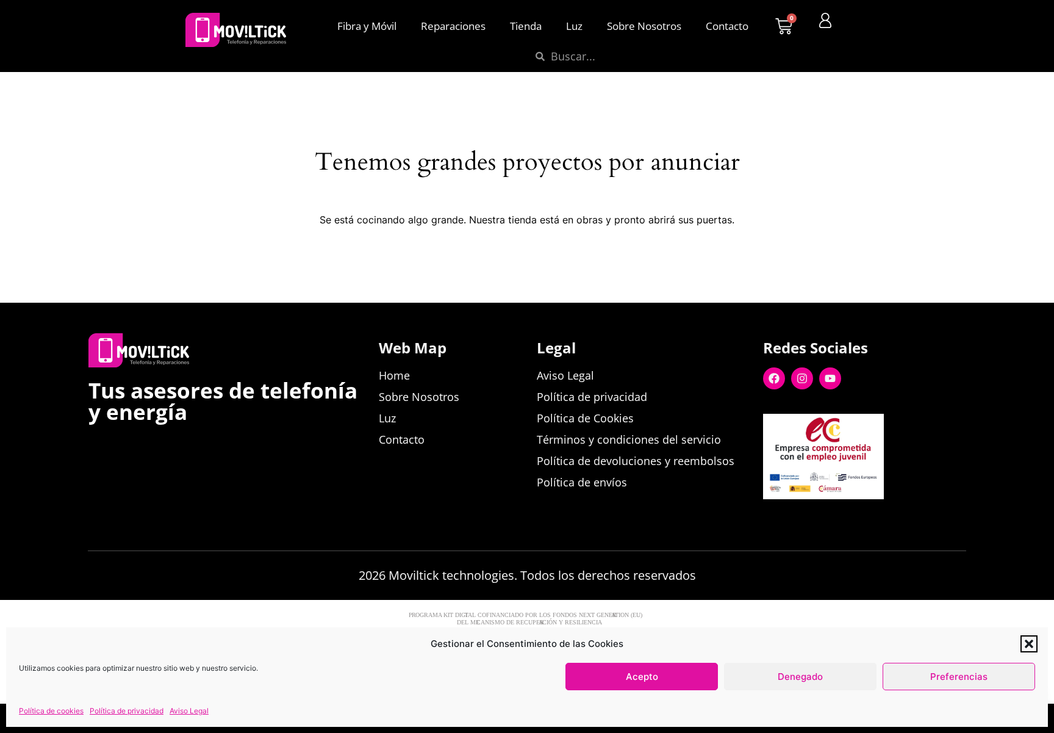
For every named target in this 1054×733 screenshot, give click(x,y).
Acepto (642, 676)
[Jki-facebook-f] (770, 518)
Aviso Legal (189, 710)
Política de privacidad (126, 710)
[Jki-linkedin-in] (826, 518)
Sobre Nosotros (644, 26)
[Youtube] (830, 378)
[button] (1029, 644)
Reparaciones (453, 26)
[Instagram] (802, 378)
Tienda (526, 26)
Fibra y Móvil (366, 26)
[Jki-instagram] (854, 518)
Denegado (800, 676)
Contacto (727, 26)
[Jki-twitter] (798, 518)
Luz (574, 26)
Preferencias (959, 676)
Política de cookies (51, 710)
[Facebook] (774, 378)
